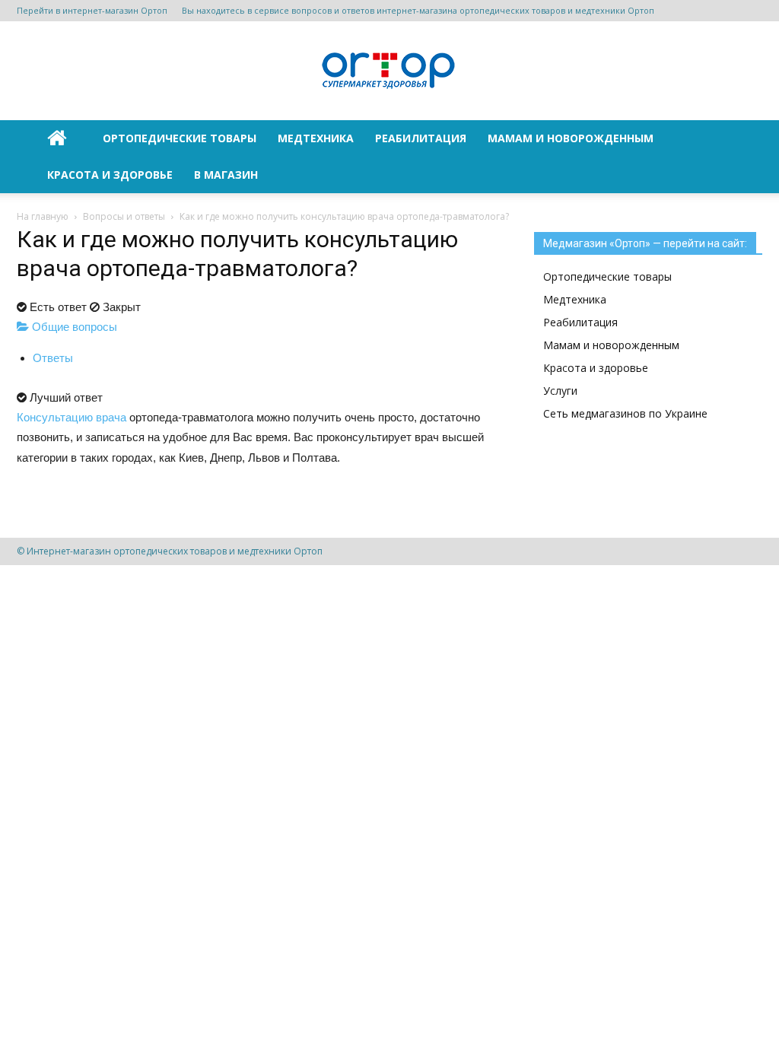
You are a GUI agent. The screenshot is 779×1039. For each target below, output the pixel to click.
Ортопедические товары (179, 138)
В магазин (226, 174)
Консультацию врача (71, 417)
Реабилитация (420, 138)
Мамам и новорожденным (570, 138)
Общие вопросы (73, 326)
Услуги (560, 390)
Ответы (53, 357)
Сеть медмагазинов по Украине (625, 413)
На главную (42, 216)
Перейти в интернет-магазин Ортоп (92, 10)
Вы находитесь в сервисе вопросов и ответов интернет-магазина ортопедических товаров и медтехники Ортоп (418, 10)
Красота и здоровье (110, 174)
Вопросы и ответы (124, 216)
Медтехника (316, 138)
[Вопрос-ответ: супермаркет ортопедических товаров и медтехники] (389, 72)
